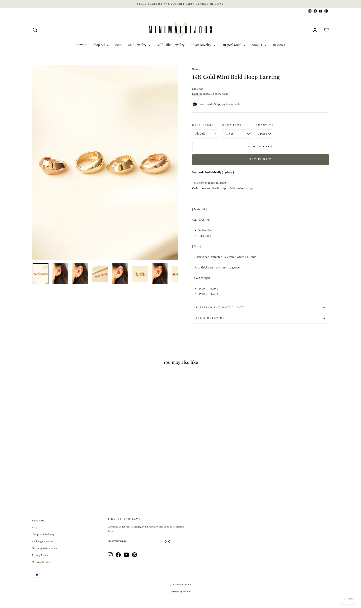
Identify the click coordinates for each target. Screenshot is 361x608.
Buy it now (260, 159)
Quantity (265, 125)
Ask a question (210, 318)
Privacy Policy (40, 555)
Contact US (38, 520)
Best (118, 45)
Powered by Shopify (180, 591)
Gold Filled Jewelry (170, 45)
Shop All (99, 45)
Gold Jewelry (137, 45)
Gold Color (203, 125)
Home (195, 69)
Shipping (197, 94)
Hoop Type (232, 125)
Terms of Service (41, 562)
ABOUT (257, 45)
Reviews (279, 45)
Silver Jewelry (201, 45)
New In (81, 45)
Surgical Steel (231, 45)
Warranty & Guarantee (44, 548)
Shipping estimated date (220, 307)
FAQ (34, 527)
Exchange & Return (42, 541)
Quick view (67, 464)
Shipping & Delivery (43, 534)
